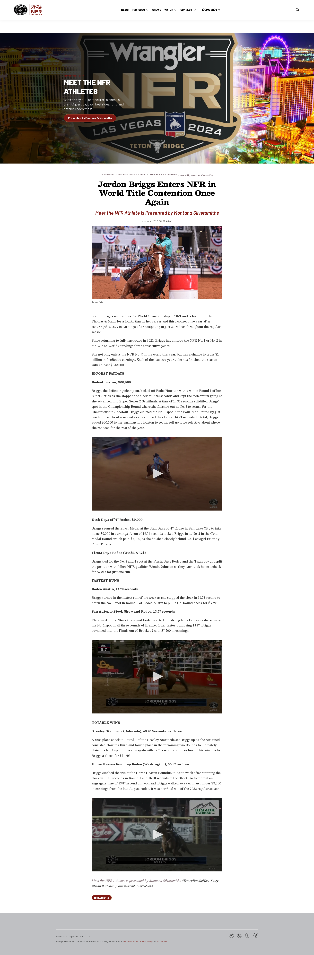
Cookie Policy (145, 941)
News (125, 9)
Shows (156, 9)
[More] (147, 10)
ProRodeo (138, 9)
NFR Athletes (101, 897)
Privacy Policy (131, 941)
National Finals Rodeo (132, 174)
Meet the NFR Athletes (87, 86)
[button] (157, 473)
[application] (157, 474)
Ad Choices (162, 941)
